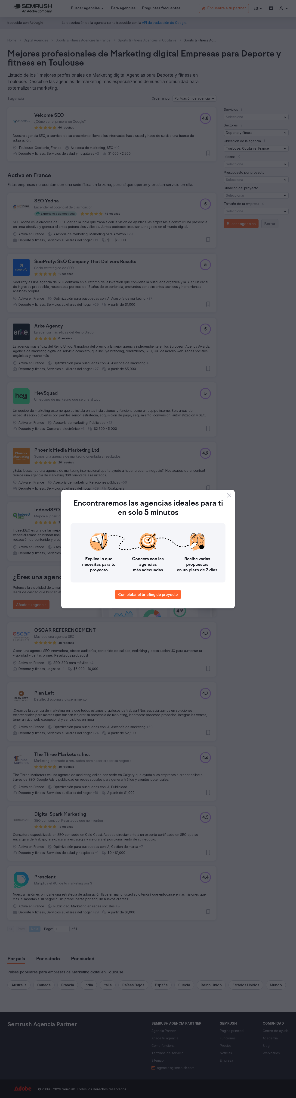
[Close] (229, 495)
